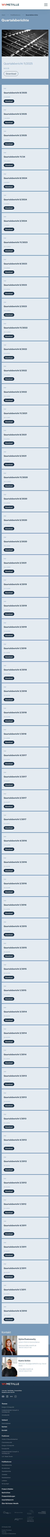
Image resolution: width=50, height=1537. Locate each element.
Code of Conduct (7, 1530)
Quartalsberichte (32, 15)
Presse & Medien (7, 1489)
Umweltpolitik (5, 1415)
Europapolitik (5, 1448)
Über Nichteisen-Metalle (10, 1503)
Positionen (5, 1436)
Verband (5, 1420)
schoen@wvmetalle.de (26, 1369)
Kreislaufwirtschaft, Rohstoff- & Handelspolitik (10, 1411)
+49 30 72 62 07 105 (25, 1347)
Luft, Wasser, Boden (7, 1456)
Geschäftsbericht (8, 1500)
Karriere (4, 1427)
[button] (45, 4)
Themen (4, 1404)
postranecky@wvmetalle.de (27, 1345)
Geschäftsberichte (7, 1465)
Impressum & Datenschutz (9, 1533)
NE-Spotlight (5, 1484)
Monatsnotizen (6, 1468)
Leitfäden (4, 1481)
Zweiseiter (4, 1474)
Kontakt (4, 1430)
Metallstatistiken (6, 1477)
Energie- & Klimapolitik (8, 1407)
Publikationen (15, 15)
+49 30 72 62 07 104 (25, 1371)
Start (3, 15)
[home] (10, 4)
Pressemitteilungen (8, 1496)
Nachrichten (6, 1492)
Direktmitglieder (6, 1423)
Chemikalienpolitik (7, 1442)
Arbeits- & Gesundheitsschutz (10, 1439)
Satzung (4, 1532)
